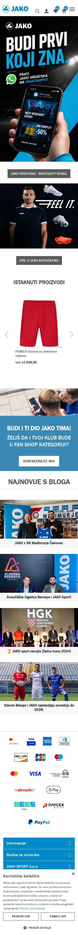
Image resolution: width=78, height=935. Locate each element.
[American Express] (48, 747)
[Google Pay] (53, 796)
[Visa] (35, 780)
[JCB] (41, 763)
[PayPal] (39, 828)
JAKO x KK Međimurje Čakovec (39, 543)
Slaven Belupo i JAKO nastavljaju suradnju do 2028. (39, 707)
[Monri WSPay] (59, 780)
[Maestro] (58, 763)
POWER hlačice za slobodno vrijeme (36, 353)
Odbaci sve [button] (58, 916)
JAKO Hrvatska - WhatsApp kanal (39, 173)
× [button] (73, 874)
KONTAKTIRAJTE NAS (39, 461)
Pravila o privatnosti (32, 908)
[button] (39, 927)
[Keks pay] (25, 812)
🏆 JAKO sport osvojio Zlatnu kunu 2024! (39, 651)
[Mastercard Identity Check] (14, 747)
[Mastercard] (15, 780)
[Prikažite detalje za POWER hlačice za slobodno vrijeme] (39, 323)
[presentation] (6, 334)
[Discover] (21, 763)
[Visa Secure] (32, 747)
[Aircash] (25, 796)
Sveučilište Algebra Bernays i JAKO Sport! (39, 597)
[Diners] (64, 747)
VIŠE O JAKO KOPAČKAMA (39, 260)
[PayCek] (53, 812)
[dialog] (39, 902)
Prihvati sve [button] (21, 916)
